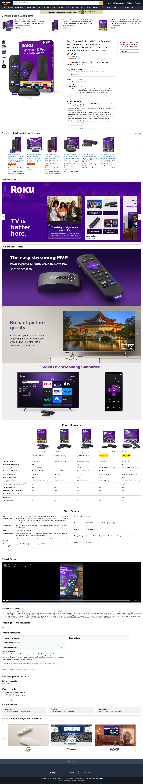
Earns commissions (29, 564)
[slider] (68, 600)
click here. (49, 663)
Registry (114, 7)
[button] (4, 8)
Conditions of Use (47, 778)
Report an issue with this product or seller (81, 129)
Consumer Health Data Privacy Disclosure (73, 778)
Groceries (60, 7)
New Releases (51, 7)
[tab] (67, 359)
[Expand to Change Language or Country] (110, 3)
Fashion (107, 7)
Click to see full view (35, 99)
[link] (30, 28)
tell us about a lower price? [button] (23, 669)
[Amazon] (6, 2)
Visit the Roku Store (73, 56)
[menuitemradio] (136, 600)
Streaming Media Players (26, 36)
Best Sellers (41, 7)
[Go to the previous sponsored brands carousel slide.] (3, 738)
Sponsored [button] (4, 721)
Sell (102, 7)
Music (120, 7)
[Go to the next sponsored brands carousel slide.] (139, 738)
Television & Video (14, 36)
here (30, 659)
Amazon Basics (31, 7)
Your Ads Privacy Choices (93, 778)
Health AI (10, 7)
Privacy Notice (57, 778)
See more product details (75, 125)
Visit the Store (90, 238)
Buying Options (38, 455)
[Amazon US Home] (53, 773)
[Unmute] (139, 600)
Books (88, 7)
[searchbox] (58, 3)
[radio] (4, 42)
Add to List (124, 51)
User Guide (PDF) (7, 627)
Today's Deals (80, 7)
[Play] (3, 601)
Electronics (5, 36)
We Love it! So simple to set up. (18, 567)
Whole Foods (69, 7)
